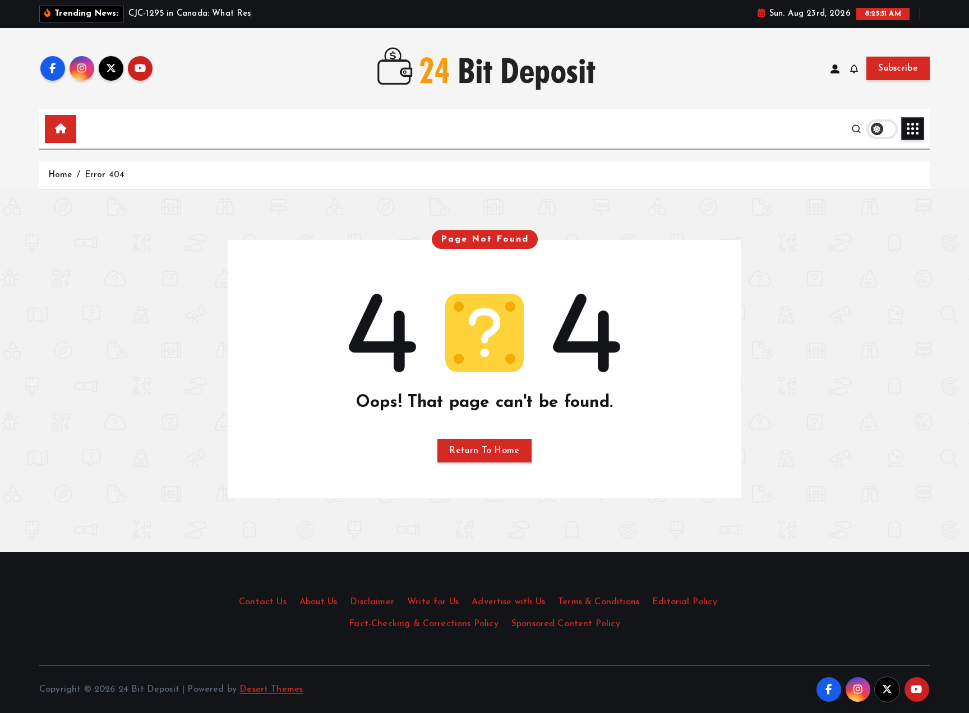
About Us (318, 602)
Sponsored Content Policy (565, 623)
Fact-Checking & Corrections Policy (423, 623)
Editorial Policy (684, 602)
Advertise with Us (508, 602)
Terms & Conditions (598, 602)
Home (60, 175)
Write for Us (433, 602)
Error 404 (104, 175)
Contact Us (263, 602)
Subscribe (898, 68)
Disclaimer (372, 602)
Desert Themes (271, 689)
